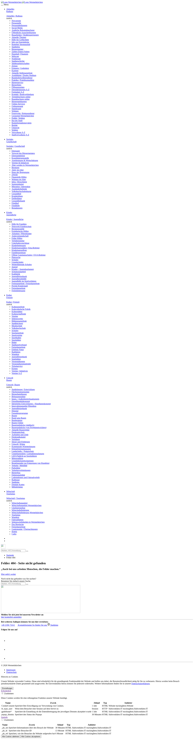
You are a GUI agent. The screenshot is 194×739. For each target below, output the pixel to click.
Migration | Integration (21, 186)
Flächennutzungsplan (20, 392)
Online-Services (18, 104)
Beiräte (15, 125)
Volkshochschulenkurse (21, 191)
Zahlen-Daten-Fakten (20, 51)
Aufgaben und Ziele (20, 434)
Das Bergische (18, 524)
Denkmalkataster (19, 437)
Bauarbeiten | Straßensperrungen (25, 35)
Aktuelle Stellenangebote (22, 73)
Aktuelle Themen (19, 37)
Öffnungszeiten (18, 87)
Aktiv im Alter (18, 170)
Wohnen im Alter (19, 179)
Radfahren (16, 352)
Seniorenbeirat (18, 184)
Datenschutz (11, 672)
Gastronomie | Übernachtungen (25, 529)
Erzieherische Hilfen (20, 231)
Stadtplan (15, 482)
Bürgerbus (16, 473)
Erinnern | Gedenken (20, 68)
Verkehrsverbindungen (21, 470)
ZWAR (15, 175)
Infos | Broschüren (19, 182)
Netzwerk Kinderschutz (21, 226)
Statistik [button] (4, 717)
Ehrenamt (16, 151)
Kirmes (15, 368)
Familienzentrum (19, 252)
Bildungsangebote (19, 321)
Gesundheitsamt (18, 201)
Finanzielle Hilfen (19, 177)
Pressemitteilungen (19, 25)
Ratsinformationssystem (21, 123)
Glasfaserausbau (18, 508)
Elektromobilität (18, 475)
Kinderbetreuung (19, 245)
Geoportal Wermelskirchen (23, 116)
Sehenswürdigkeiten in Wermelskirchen (28, 522)
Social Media (17, 28)
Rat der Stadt (17, 120)
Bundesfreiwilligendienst (22, 78)
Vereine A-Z (17, 373)
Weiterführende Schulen (22, 264)
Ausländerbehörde (19, 189)
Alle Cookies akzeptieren (30, 737)
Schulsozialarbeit (19, 272)
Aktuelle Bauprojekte (20, 430)
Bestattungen (17, 208)
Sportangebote (18, 333)
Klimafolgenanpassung (21, 449)
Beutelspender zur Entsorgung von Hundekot (30, 463)
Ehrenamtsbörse (18, 156)
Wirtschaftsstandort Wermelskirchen (26, 505)
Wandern (15, 354)
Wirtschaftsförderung (20, 510)
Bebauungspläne (18, 396)
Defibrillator (17, 198)
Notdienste (16, 59)
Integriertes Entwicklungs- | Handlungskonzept (31, 404)
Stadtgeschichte (18, 61)
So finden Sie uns (40, 625)
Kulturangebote (18, 307)
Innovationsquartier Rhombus (24, 406)
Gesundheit (16, 194)
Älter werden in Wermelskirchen (25, 165)
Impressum (10, 670)
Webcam (15, 56)
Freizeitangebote (18, 288)
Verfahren (16, 439)
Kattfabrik (16, 274)
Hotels (14, 531)
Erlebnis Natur (18, 349)
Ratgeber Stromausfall (21, 44)
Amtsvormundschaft (20, 236)
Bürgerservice (17, 82)
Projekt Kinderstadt (20, 286)
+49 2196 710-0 (8, 625)
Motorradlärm (17, 458)
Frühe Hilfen (17, 238)
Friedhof (15, 203)
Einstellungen (7, 688)
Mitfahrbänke (17, 487)
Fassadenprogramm (20, 413)
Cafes (14, 534)
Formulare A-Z (18, 92)
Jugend (15, 267)
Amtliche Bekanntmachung (23, 30)
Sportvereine (17, 335)
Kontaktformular (25, 625)
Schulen (15, 260)
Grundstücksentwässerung (23, 461)
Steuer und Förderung (21, 442)
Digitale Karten (18, 484)
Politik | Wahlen (18, 118)
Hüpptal (15, 411)
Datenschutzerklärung (140, 683)
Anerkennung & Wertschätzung (25, 160)
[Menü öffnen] (2, 5)
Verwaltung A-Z (18, 132)
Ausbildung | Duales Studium (24, 75)
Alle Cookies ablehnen (10, 737)
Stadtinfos (16, 47)
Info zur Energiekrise (20, 42)
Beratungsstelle (18, 229)
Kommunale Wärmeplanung (23, 446)
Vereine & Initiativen (20, 163)
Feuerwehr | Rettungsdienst (23, 113)
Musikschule (17, 326)
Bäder (14, 342)
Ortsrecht (15, 128)
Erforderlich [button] (6, 691)
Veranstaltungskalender (21, 364)
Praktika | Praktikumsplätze (23, 80)
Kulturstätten (17, 311)
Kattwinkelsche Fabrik (21, 309)
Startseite (10, 555)
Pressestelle (16, 23)
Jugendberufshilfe (19, 279)
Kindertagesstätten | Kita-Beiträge (26, 248)
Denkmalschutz (18, 432)
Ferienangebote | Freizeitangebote (26, 283)
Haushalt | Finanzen (20, 54)
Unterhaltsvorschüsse (20, 243)
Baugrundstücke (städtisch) (23, 425)
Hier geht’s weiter (8, 574)
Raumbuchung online (21, 99)
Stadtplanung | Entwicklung (23, 389)
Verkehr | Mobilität (19, 465)
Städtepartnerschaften (20, 63)
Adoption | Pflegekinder (22, 233)
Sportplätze (16, 340)
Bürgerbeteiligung (19, 394)
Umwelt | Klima (18, 444)
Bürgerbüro (16, 85)
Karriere (15, 70)
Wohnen (15, 111)
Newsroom (16, 21)
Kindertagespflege (19, 250)
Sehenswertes (17, 319)
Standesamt (16, 109)
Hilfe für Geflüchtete (20, 40)
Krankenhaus (17, 196)
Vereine (15, 316)
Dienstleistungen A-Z (20, 89)
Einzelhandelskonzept (21, 401)
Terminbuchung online (21, 97)
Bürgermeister (17, 49)
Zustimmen (9, 693)
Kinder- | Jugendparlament (23, 269)
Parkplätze (16, 468)
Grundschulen (17, 262)
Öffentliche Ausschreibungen (24, 32)
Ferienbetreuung (18, 291)
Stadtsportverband (19, 345)
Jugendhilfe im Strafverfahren (24, 281)
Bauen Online (17, 423)
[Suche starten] (27, 551)
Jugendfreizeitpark (19, 276)
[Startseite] (22, 2)
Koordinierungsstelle (20, 158)
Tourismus (16, 515)
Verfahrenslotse (18, 241)
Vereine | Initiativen (20, 371)
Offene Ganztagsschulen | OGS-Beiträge (29, 255)
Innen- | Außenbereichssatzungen (25, 399)
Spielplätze (16, 359)
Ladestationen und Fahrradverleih (26, 477)
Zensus (15, 66)
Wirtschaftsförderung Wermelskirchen (27, 512)
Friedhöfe (16, 205)
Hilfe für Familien (19, 224)
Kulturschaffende (19, 314)
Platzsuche (16, 257)
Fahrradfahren (17, 520)
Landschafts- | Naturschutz (23, 451)
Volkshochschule (19, 328)
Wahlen (15, 130)
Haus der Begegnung (20, 172)
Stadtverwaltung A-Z (20, 135)
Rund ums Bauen (19, 418)
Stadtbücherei (17, 323)
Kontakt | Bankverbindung (23, 94)
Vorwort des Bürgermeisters (23, 153)
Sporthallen (16, 338)
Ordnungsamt (17, 106)
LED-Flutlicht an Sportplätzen (24, 456)
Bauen (14, 415)
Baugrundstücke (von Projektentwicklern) (29, 427)
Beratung (15, 167)
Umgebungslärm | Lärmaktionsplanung (28, 454)
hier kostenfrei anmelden (11, 617)
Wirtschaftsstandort (19, 503)
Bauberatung (17, 420)
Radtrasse (16, 480)
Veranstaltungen (18, 361)
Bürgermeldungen (19, 101)
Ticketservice (17, 366)
